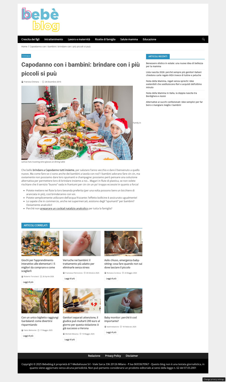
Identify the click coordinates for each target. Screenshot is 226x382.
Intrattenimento (53, 39)
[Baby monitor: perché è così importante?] (123, 300)
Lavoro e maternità (79, 39)
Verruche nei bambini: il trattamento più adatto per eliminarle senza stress (78, 264)
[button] (203, 39)
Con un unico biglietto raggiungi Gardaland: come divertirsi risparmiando (39, 321)
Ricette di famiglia (105, 39)
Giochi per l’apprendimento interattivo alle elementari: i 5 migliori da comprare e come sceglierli (38, 266)
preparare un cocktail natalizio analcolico (64, 208)
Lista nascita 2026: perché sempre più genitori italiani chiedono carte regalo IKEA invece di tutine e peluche (174, 73)
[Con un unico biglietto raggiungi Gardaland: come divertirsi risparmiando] (40, 300)
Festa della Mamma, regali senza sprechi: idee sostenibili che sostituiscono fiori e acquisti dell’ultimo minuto (174, 84)
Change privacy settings (214, 379)
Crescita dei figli (30, 39)
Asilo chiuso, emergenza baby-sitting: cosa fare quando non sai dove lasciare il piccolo (123, 264)
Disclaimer (132, 355)
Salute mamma (129, 39)
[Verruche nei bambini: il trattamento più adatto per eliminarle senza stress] (82, 243)
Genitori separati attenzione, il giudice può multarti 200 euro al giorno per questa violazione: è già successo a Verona (81, 323)
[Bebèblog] (40, 19)
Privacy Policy (113, 355)
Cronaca (26, 55)
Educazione (149, 39)
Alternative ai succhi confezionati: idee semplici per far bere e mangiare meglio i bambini (174, 103)
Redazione (94, 355)
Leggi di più (28, 282)
